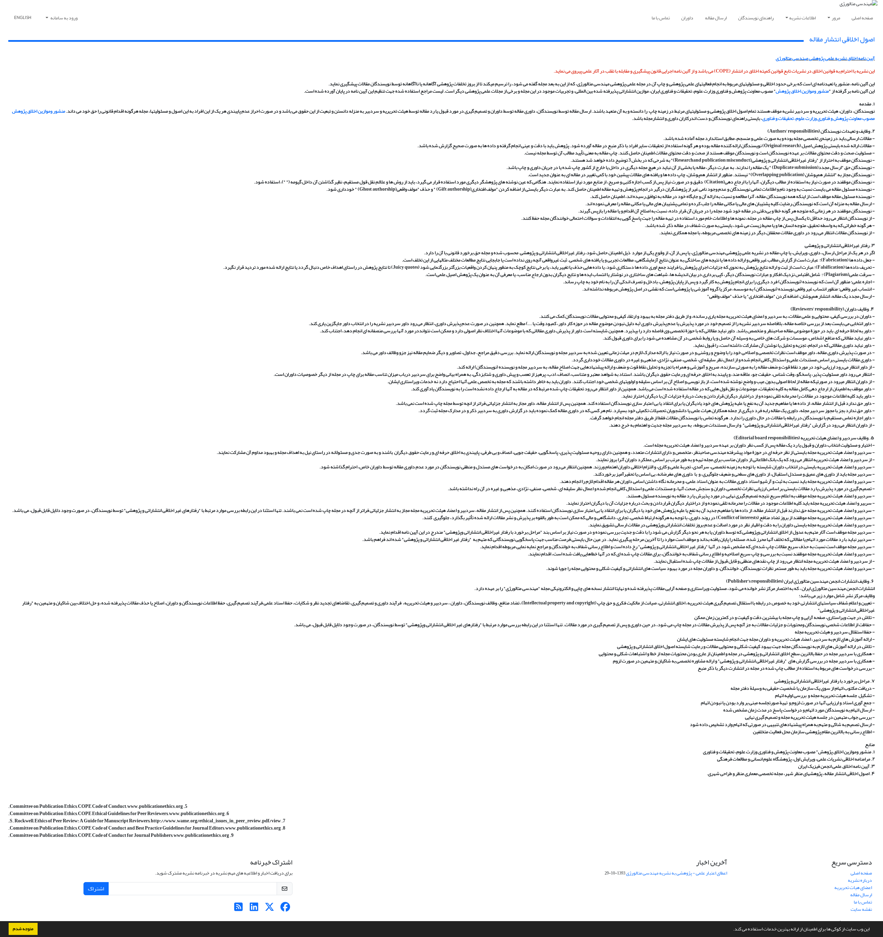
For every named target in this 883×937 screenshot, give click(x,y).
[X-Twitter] (269, 909)
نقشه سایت (861, 909)
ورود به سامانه (64, 17)
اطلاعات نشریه (802, 17)
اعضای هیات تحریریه (853, 887)
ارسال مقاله (716, 17)
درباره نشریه (860, 880)
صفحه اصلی (862, 17)
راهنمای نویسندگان (756, 17)
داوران (687, 17)
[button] (731, 930)
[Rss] (238, 909)
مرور (836, 17)
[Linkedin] (254, 909)
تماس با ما (661, 17)
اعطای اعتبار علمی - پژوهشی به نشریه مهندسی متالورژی (676, 873)
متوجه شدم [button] (23, 929)
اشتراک (96, 888)
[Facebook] (285, 909)
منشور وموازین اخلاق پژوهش (802, 91)
